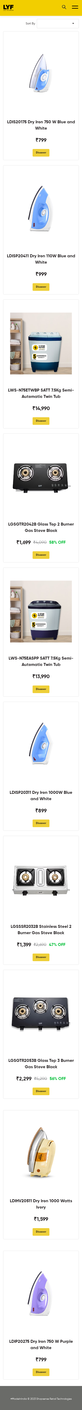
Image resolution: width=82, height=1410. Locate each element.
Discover (41, 153)
